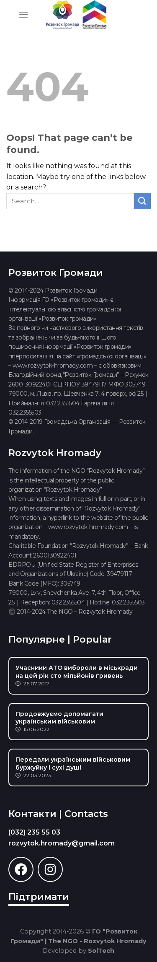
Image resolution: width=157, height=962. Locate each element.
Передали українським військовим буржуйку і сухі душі (72, 763)
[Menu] (23, 14)
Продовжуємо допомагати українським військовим (59, 717)
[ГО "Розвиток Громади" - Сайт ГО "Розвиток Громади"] (76, 14)
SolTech (101, 950)
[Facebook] (20, 869)
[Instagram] (50, 869)
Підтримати (38, 896)
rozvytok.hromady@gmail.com (61, 843)
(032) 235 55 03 (34, 832)
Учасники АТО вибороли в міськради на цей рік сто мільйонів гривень (76, 671)
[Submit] (142, 201)
